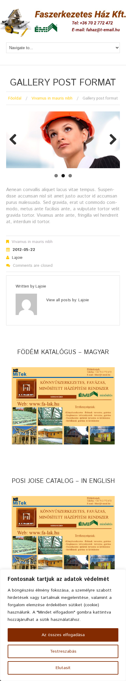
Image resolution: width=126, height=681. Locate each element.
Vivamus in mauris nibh (51, 98)
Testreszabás (63, 651)
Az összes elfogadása (63, 635)
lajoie (17, 258)
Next (111, 140)
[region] (63, 625)
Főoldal (14, 98)
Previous (15, 140)
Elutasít (63, 668)
